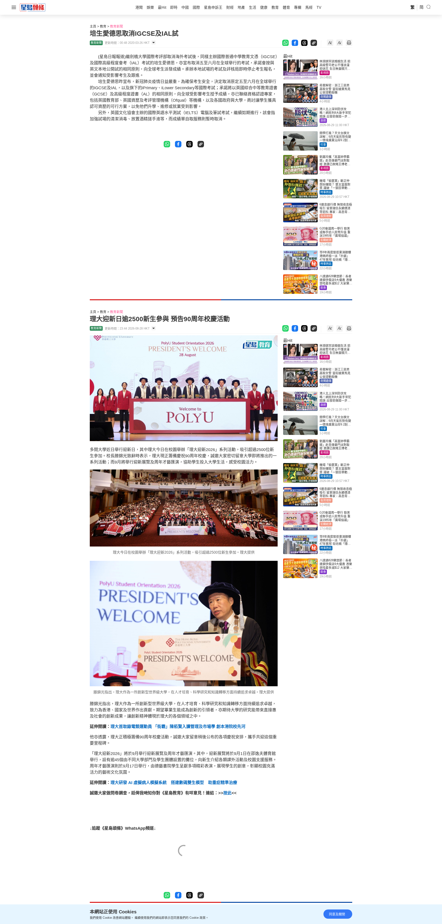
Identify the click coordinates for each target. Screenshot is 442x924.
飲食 (323, 287)
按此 (227, 793)
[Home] (32, 7)
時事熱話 (326, 192)
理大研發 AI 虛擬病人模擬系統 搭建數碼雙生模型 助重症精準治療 (173, 782)
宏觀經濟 (326, 240)
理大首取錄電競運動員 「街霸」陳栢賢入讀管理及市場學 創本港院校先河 (177, 726)
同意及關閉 (337, 914)
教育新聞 (116, 26)
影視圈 (324, 72)
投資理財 (326, 216)
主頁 (93, 26)
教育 (103, 26)
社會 (323, 144)
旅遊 (323, 120)
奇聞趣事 (326, 96)
